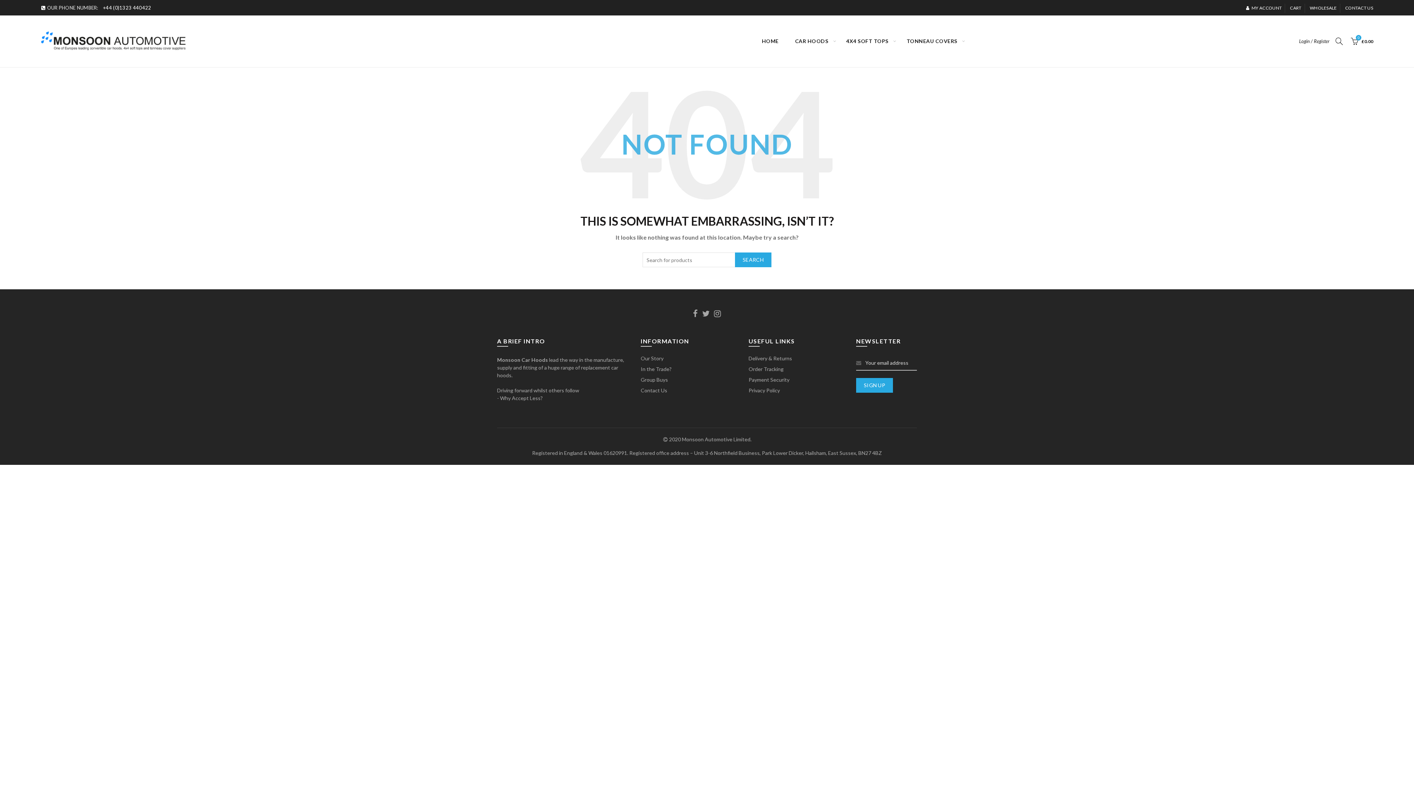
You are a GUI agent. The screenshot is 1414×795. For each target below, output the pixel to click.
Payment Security (769, 380)
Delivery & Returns (770, 358)
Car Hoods (812, 41)
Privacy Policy (764, 390)
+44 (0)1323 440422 (127, 8)
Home (770, 41)
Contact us (1359, 8)
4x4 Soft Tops (867, 41)
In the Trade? (656, 369)
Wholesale (1323, 8)
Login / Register (1314, 41)
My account (1267, 8)
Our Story (652, 358)
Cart (1295, 8)
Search (753, 260)
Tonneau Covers (932, 41)
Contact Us (654, 390)
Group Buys (654, 380)
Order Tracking (766, 369)
